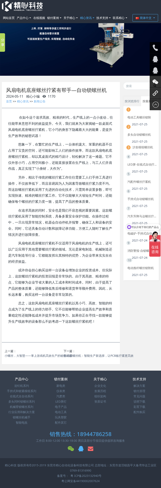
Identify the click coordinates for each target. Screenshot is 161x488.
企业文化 (100, 386)
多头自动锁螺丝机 (139, 135)
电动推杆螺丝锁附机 (140, 268)
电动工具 (61, 412)
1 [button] (75, 69)
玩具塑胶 (61, 417)
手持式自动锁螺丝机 (140, 199)
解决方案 (139, 386)
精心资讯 (86, 18)
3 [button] (85, 69)
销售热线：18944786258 (81, 434)
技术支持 (102, 18)
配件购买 (139, 412)
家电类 (60, 386)
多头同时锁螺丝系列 (21, 401)
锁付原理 (139, 391)
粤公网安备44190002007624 (80, 481)
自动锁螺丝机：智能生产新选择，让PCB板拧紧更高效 (99, 356)
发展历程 (100, 391)
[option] (80, 38)
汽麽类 (60, 396)
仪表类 (60, 391)
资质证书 (100, 401)
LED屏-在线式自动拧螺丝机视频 (142, 164)
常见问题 (139, 396)
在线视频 (39, 18)
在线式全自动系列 (21, 396)
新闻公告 (39, 101)
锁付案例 (53, 18)
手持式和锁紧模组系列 (21, 391)
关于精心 (69, 18)
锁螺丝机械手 (21, 417)
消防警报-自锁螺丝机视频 (142, 251)
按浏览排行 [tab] (132, 101)
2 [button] (80, 69)
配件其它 (61, 422)
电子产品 (61, 407)
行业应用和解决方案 (21, 412)
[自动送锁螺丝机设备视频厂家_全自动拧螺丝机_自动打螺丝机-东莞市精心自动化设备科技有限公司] (22, 6)
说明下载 (139, 401)
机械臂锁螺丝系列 (21, 407)
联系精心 (119, 18)
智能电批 (21, 422)
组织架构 (100, 396)
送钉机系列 (21, 386)
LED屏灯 (60, 401)
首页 (9, 101)
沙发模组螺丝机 (142, 147)
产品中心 (23, 18)
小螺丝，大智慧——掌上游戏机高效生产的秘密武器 (38, 356)
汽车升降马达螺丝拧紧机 (142, 216)
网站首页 (9, 18)
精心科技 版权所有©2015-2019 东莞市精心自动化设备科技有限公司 (50, 465)
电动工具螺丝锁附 (139, 117)
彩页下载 (139, 407)
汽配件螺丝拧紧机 (139, 182)
